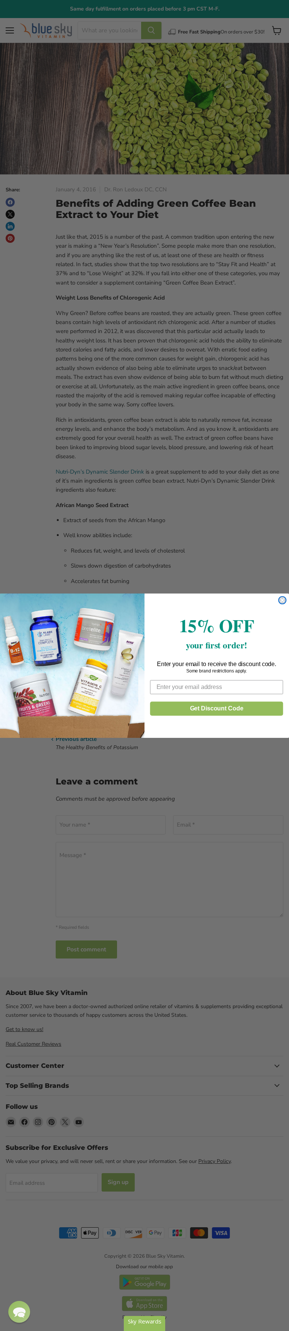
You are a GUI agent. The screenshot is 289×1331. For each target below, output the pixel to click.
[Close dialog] (282, 600)
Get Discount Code (216, 708)
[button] (19, 1312)
